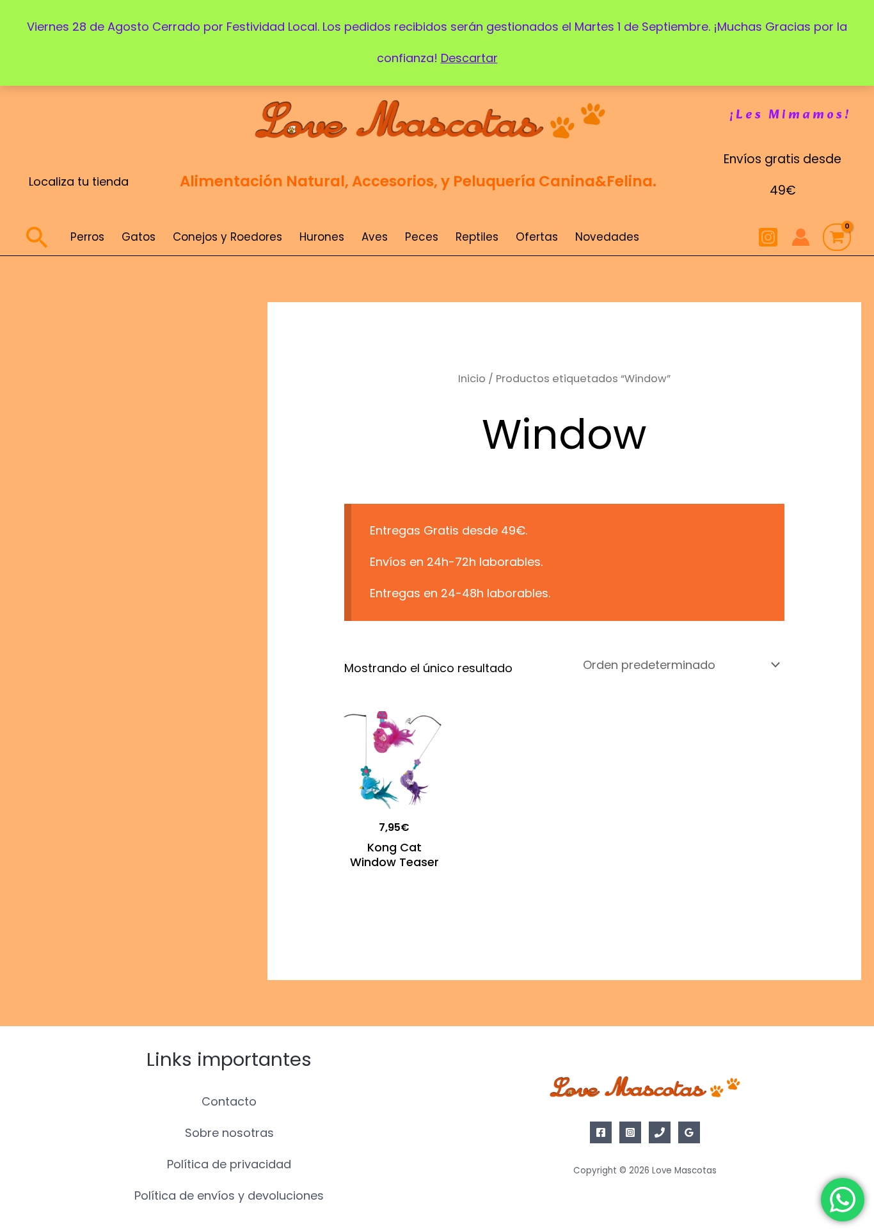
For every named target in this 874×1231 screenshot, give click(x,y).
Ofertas (537, 237)
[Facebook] (601, 1132)
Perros (87, 237)
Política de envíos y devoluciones (229, 1195)
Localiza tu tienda (79, 181)
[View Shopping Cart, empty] (837, 237)
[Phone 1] (660, 1132)
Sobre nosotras (229, 1133)
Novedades (607, 237)
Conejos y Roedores (227, 237)
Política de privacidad (229, 1164)
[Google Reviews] (689, 1132)
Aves (375, 237)
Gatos (138, 237)
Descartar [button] (469, 58)
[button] (790, 115)
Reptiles (477, 237)
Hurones (321, 237)
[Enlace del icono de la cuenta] (800, 237)
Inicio (472, 378)
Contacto (229, 1101)
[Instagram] (768, 237)
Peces (421, 237)
